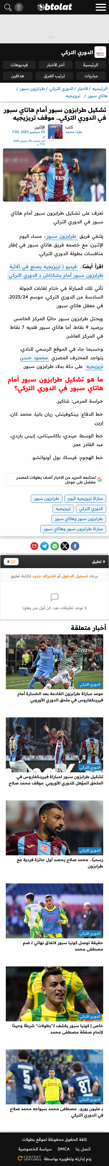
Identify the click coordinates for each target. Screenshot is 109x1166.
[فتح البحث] (8, 7)
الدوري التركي (91, 508)
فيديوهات (19, 64)
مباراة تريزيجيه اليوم (85, 498)
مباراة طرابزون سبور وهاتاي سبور (73, 528)
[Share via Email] (34, 546)
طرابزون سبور (61, 236)
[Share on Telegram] (44, 546)
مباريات (91, 75)
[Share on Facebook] (75, 546)
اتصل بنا (83, 1149)
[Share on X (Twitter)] (64, 546)
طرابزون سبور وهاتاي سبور (79, 518)
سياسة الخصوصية (35, 1149)
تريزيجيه (63, 508)
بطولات (28, 1139)
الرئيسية (90, 64)
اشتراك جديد (44, 575)
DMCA (64, 1149)
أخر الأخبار (56, 64)
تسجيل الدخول (75, 575)
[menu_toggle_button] (101, 7)
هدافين (17, 75)
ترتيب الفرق (54, 75)
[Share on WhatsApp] (54, 546)
